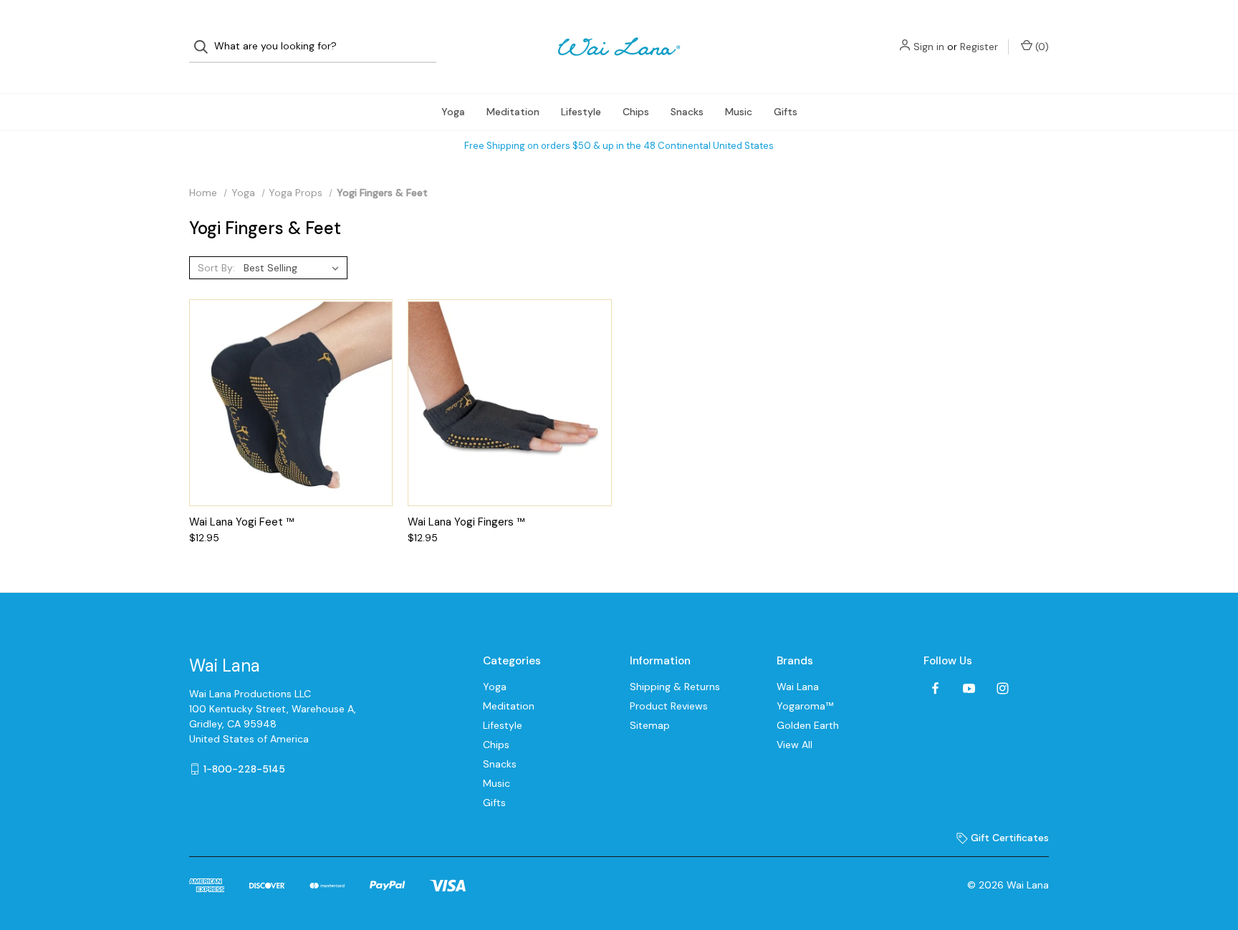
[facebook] (935, 688)
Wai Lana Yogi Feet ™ (241, 522)
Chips (636, 111)
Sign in (928, 46)
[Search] (205, 47)
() (1040, 46)
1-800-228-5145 (244, 768)
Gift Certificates (1008, 837)
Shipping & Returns (675, 686)
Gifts (785, 111)
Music (738, 111)
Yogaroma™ (805, 705)
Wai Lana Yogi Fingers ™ (466, 522)
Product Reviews (669, 705)
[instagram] (1003, 688)
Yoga (453, 111)
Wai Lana (798, 686)
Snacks (687, 111)
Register (979, 46)
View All (794, 744)
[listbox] (294, 267)
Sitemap (650, 725)
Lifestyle (581, 111)
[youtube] (969, 688)
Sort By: (216, 267)
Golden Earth (808, 725)
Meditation (512, 111)
